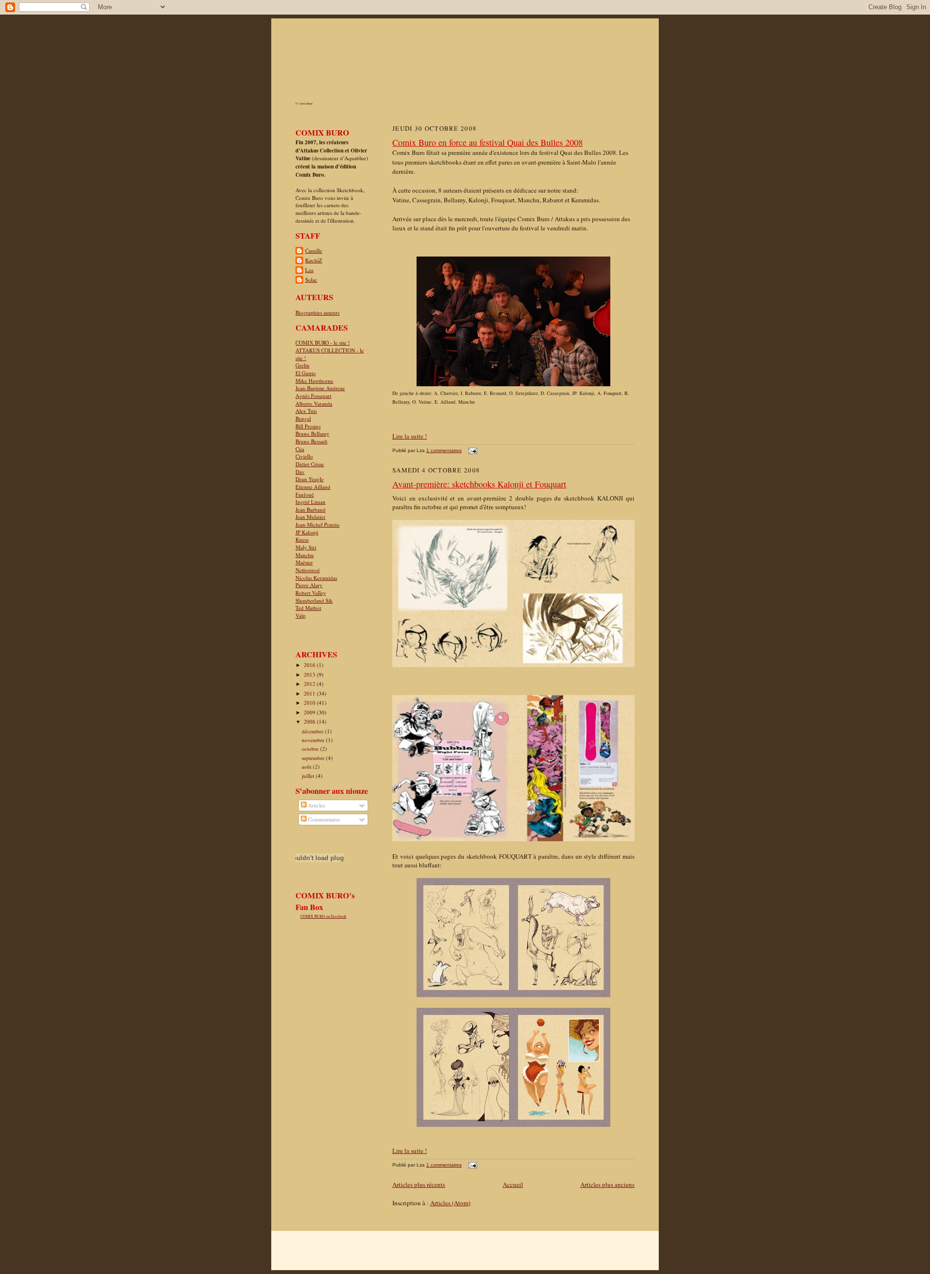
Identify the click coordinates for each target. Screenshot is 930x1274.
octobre (311, 748)
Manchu (304, 555)
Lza (309, 269)
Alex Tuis (306, 410)
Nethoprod (307, 570)
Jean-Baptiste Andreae (320, 388)
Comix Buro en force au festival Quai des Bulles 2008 (487, 142)
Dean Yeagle (309, 479)
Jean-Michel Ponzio (317, 524)
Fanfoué (304, 494)
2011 (310, 693)
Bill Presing (308, 426)
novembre (314, 739)
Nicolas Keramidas (316, 577)
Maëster (304, 562)
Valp (300, 615)
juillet (309, 775)
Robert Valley (310, 592)
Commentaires (323, 819)
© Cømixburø (303, 104)
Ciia (299, 449)
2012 (310, 683)
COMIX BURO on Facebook (323, 916)
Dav (300, 471)
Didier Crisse (309, 464)
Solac (311, 279)
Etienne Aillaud (312, 486)
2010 (310, 702)
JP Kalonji (306, 532)
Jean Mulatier (310, 516)
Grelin (302, 365)
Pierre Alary (309, 585)
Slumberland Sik (314, 600)
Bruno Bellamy (312, 433)
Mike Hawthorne (314, 380)
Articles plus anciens (607, 1184)
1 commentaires (444, 450)
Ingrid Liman (310, 501)
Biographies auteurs (317, 312)
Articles (316, 805)
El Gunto (305, 373)
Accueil (513, 1184)
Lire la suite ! (409, 436)
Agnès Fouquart (313, 395)
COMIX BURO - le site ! (322, 342)
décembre (313, 731)
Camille (313, 250)
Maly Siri (305, 547)
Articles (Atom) (450, 1202)
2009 (310, 712)
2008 (310, 721)
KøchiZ (313, 260)
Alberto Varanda (313, 403)
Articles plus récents (418, 1184)
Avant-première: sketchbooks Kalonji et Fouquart (479, 484)
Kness (302, 539)
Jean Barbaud (310, 509)
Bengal (303, 418)
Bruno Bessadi (311, 441)
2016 (310, 664)
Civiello (304, 456)
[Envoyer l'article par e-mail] (471, 450)
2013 (310, 674)
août (307, 766)
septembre (314, 757)
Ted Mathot (308, 607)
